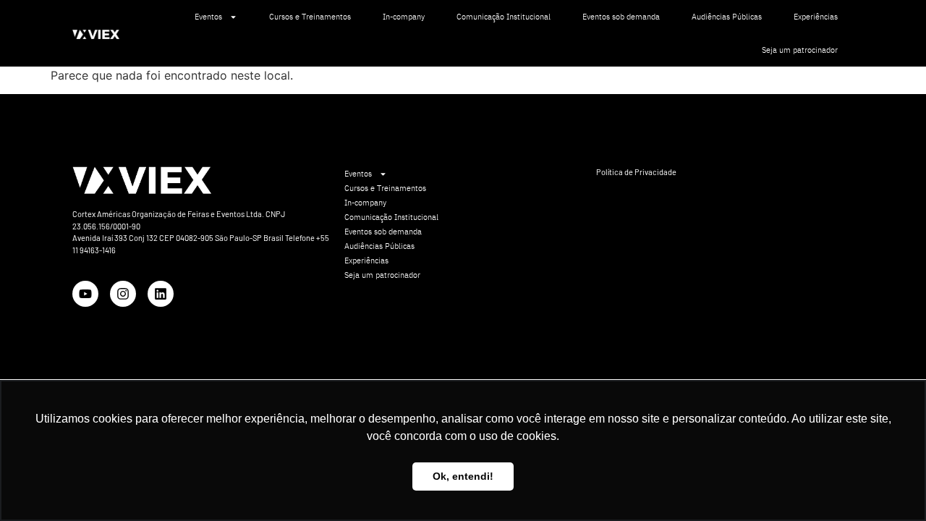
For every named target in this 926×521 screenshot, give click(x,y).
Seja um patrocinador (800, 50)
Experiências (816, 17)
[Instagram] (123, 294)
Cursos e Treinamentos (310, 17)
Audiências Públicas (727, 17)
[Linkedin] (161, 294)
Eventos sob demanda (621, 17)
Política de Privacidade (636, 172)
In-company (404, 17)
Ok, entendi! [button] (463, 476)
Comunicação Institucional (503, 17)
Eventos (208, 17)
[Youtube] (85, 294)
